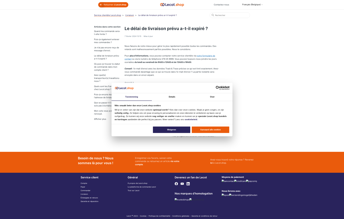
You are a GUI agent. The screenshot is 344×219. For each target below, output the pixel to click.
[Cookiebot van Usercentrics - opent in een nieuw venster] (218, 88)
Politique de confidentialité (159, 216)
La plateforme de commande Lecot (142, 187)
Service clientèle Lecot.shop (107, 15)
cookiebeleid (191, 119)
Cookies (143, 216)
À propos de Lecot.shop (137, 183)
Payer (83, 187)
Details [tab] (172, 97)
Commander (85, 190)
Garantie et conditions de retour (204, 216)
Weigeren (171, 129)
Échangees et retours (89, 198)
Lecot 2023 (132, 216)
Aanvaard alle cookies (210, 129)
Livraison (129, 15)
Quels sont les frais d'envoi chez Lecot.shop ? (107, 88)
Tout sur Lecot (133, 190)
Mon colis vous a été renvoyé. (104, 112)
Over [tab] (212, 97)
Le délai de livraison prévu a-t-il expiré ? (157, 15)
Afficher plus (100, 119)
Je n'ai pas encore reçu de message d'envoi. (106, 49)
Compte (84, 183)
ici (211, 162)
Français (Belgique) (251, 4)
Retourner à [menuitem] (115, 4)
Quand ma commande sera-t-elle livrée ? (107, 33)
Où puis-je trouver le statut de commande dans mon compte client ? (107, 67)
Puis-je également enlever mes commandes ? (106, 41)
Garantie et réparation (89, 201)
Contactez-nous (221, 4)
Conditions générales (180, 216)
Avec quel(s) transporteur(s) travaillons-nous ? (107, 78)
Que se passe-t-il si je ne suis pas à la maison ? (106, 104)
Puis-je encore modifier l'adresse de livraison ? (105, 96)
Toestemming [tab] (131, 97)
